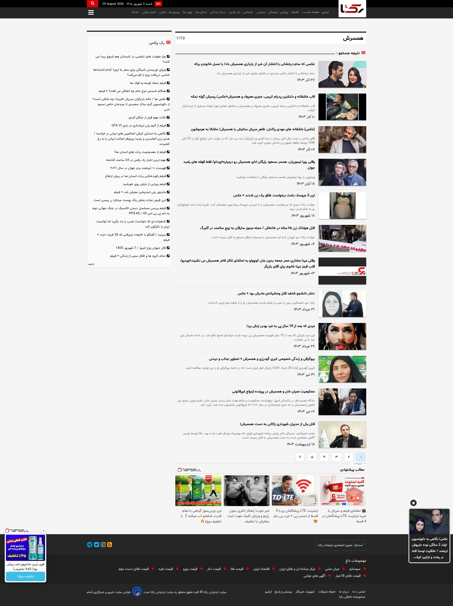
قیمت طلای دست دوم (134, 569)
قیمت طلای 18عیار (348, 576)
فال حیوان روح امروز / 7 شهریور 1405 (141, 248)
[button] (91, 12)
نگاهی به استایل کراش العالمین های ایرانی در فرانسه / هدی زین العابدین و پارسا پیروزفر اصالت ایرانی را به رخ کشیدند (132, 138)
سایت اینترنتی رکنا (214, 592)
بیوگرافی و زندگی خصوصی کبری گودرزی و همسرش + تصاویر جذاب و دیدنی (262, 359)
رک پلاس (234, 12)
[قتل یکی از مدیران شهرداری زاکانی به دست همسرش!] (342, 434)
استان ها (202, 12)
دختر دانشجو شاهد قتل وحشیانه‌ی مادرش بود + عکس (276, 293)
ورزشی (284, 12)
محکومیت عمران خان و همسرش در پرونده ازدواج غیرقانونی (273, 391)
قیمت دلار (214, 569)
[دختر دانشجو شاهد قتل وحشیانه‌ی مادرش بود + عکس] (342, 303)
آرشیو (325, 12)
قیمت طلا (237, 569)
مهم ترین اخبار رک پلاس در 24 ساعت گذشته (136, 160)
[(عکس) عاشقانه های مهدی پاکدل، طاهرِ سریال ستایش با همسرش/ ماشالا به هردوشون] (342, 139)
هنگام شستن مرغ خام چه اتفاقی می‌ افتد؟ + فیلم (132, 91)
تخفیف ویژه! (25, 576)
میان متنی (332, 569)
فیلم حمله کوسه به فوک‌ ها (148, 83)
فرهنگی (272, 12)
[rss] (108, 545)
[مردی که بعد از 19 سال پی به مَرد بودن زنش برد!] (342, 336)
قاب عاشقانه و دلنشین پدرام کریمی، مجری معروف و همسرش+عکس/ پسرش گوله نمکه (253, 96)
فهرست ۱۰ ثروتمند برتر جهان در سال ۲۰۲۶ (138, 168)
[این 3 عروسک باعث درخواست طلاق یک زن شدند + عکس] (342, 205)
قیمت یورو (190, 569)
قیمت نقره (166, 569)
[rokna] (352, 8)
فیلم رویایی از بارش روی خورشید (144, 184)
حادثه (136, 12)
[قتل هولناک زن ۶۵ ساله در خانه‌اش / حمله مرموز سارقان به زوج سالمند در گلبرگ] (342, 238)
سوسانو (355, 569)
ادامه (91, 264)
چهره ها (188, 12)
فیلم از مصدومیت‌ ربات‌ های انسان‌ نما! (140, 152)
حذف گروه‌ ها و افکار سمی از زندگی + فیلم (138, 256)
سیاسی (261, 12)
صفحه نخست (310, 12)
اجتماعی (248, 12)
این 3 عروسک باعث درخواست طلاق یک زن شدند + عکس (274, 195)
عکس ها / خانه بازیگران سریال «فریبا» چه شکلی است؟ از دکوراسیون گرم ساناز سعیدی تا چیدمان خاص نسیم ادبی (131, 104)
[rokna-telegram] (89, 545)
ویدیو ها (174, 12)
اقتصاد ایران (261, 569)
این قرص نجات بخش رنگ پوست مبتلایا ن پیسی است (130, 200)
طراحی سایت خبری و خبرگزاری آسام (108, 592)
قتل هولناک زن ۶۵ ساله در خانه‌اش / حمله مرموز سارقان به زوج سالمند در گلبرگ (257, 228)
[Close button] (43, 530)
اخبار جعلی (150, 12)
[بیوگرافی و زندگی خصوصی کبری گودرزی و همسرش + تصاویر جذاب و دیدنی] (342, 369)
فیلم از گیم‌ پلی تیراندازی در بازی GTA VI (139, 125)
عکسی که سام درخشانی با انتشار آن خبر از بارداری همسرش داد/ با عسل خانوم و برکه (254, 64)
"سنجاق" (358, 545)
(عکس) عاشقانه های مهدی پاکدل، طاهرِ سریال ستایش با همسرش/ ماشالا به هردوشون (253, 129)
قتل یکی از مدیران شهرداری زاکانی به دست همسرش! (277, 424)
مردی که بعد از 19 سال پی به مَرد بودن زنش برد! (281, 326)
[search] (92, 3)
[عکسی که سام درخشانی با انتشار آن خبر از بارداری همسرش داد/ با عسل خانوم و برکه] (342, 74)
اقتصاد (295, 12)
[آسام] (137, 592)
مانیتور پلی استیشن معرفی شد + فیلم (140, 192)
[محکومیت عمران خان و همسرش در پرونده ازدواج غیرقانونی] (342, 401)
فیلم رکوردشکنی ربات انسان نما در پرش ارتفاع (135, 176)
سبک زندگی (218, 12)
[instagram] (102, 545)
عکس (162, 12)
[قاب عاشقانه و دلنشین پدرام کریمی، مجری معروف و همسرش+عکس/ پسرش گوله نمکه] (342, 107)
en (158, 3)
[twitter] (95, 545)
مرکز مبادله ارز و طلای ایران (297, 569)
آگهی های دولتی (315, 576)
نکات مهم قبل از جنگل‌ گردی (147, 117)
